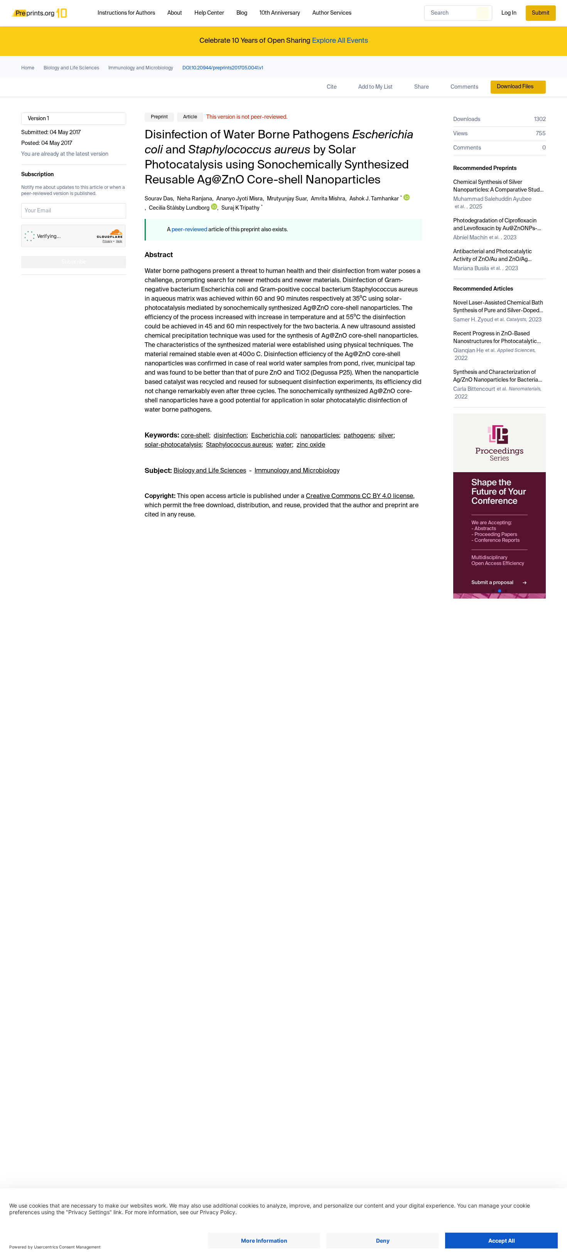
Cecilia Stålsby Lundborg (179, 208)
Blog (241, 13)
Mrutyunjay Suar (287, 199)
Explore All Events (340, 40)
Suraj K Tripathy (240, 208)
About (174, 13)
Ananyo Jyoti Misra (239, 199)
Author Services (331, 13)
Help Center (209, 13)
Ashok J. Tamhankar (374, 199)
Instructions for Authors (126, 13)
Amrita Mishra (328, 199)
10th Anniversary (280, 13)
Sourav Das (159, 199)
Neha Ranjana (194, 199)
